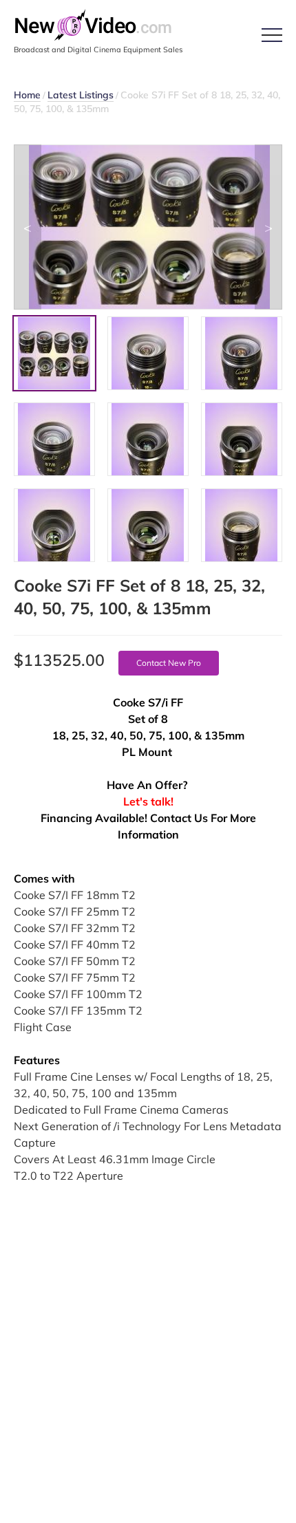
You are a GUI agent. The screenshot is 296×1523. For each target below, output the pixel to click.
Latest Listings (80, 95)
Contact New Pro (168, 663)
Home (27, 95)
